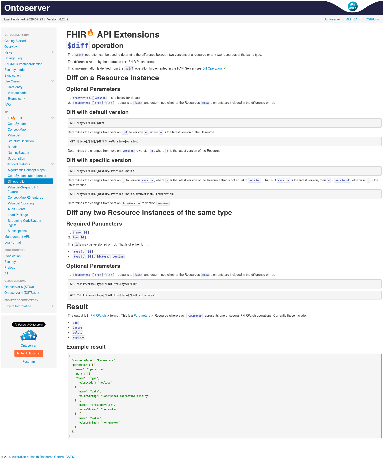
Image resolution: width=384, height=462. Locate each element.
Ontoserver (333, 19)
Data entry (15, 87)
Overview (11, 46)
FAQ (7, 104)
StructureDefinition (21, 141)
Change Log (13, 58)
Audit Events (16, 209)
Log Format (12, 242)
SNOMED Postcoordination (23, 64)
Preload (9, 267)
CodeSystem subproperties (27, 175)
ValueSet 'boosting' (21, 203)
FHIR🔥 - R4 (13, 118)
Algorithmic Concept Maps (26, 170)
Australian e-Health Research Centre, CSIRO (43, 456)
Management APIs (17, 236)
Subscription (16, 158)
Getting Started (15, 40)
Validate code (17, 92)
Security (10, 261)
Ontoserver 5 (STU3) (19, 286)
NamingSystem (18, 152)
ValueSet (14, 135)
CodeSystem (17, 123)
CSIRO (371, 19)
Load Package (18, 214)
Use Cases (12, 81)
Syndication (12, 75)
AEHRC (351, 19)
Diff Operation (212, 68)
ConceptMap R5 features (25, 197)
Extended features (17, 164)
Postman (28, 361)
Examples (15, 98)
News (8, 52)
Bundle (13, 146)
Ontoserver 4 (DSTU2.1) (21, 292)
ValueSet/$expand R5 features (23, 189)
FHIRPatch (98, 315)
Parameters (142, 315)
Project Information (17, 306)
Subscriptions (17, 230)
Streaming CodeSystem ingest (24, 222)
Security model (14, 69)
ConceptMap (17, 129)
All (6, 273)
